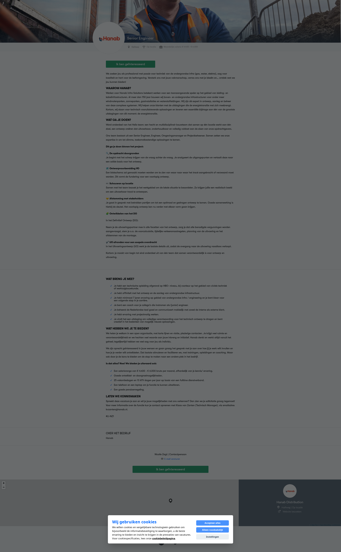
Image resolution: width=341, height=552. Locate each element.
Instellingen (212, 536)
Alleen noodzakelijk (212, 529)
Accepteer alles (212, 522)
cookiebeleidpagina (163, 538)
